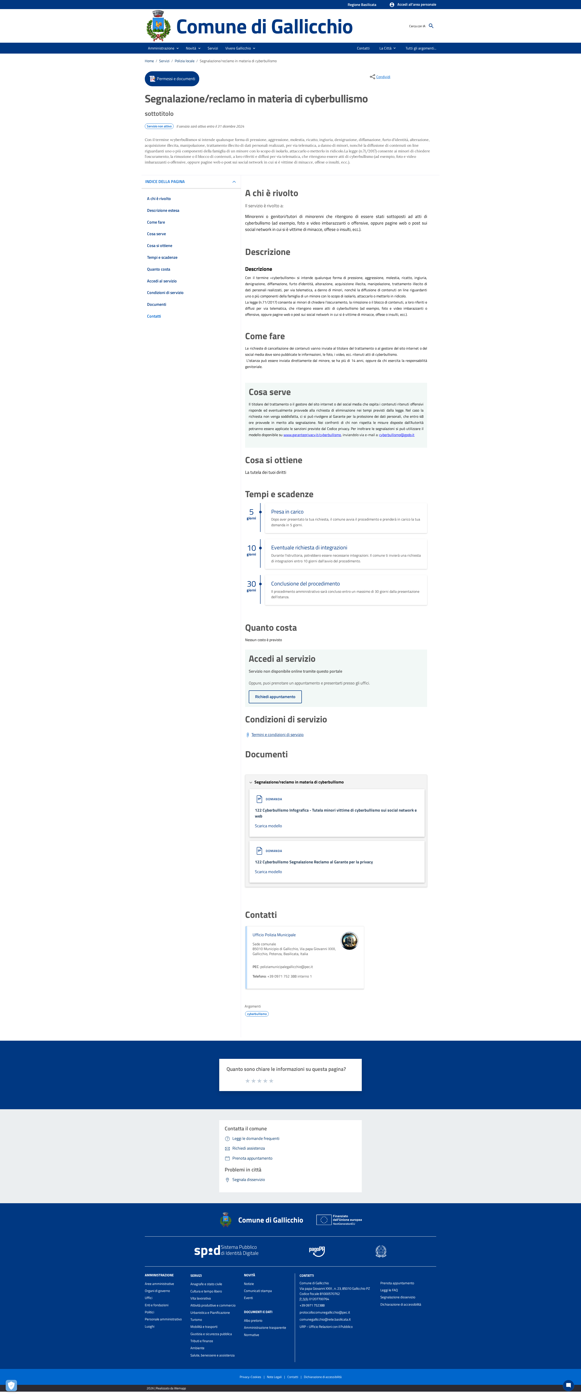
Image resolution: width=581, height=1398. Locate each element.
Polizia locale (184, 61)
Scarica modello (268, 826)
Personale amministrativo (163, 1319)
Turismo (196, 1319)
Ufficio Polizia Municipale (274, 935)
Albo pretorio (253, 1320)
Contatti (307, 1275)
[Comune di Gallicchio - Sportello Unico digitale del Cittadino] (158, 25)
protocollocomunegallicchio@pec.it (325, 1312)
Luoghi (149, 1326)
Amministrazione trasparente (265, 1327)
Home (149, 61)
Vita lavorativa (200, 1298)
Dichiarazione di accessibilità (400, 1304)
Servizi (164, 61)
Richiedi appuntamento (275, 697)
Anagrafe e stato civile (206, 1284)
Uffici (148, 1297)
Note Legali (274, 1376)
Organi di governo (157, 1290)
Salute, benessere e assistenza (212, 1355)
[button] (412, 4)
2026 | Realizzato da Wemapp (166, 1388)
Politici (149, 1312)
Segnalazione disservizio (397, 1297)
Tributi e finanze (201, 1341)
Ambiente (197, 1348)
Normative (251, 1334)
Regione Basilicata (362, 4)
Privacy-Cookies (250, 1376)
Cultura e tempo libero (206, 1291)
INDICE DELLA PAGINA (165, 181)
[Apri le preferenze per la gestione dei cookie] (11, 1385)
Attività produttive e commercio (213, 1305)
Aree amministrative (159, 1283)
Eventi (248, 1297)
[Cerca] (431, 26)
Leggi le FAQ (389, 1290)
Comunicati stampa (258, 1290)
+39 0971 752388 (312, 1305)
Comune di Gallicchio (264, 25)
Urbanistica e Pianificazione (210, 1312)
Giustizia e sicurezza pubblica (211, 1333)
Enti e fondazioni (156, 1305)
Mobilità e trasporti (203, 1326)
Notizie (249, 1283)
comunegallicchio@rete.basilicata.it (325, 1319)
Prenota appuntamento (397, 1283)
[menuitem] (363, 48)
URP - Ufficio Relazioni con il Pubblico (326, 1326)
